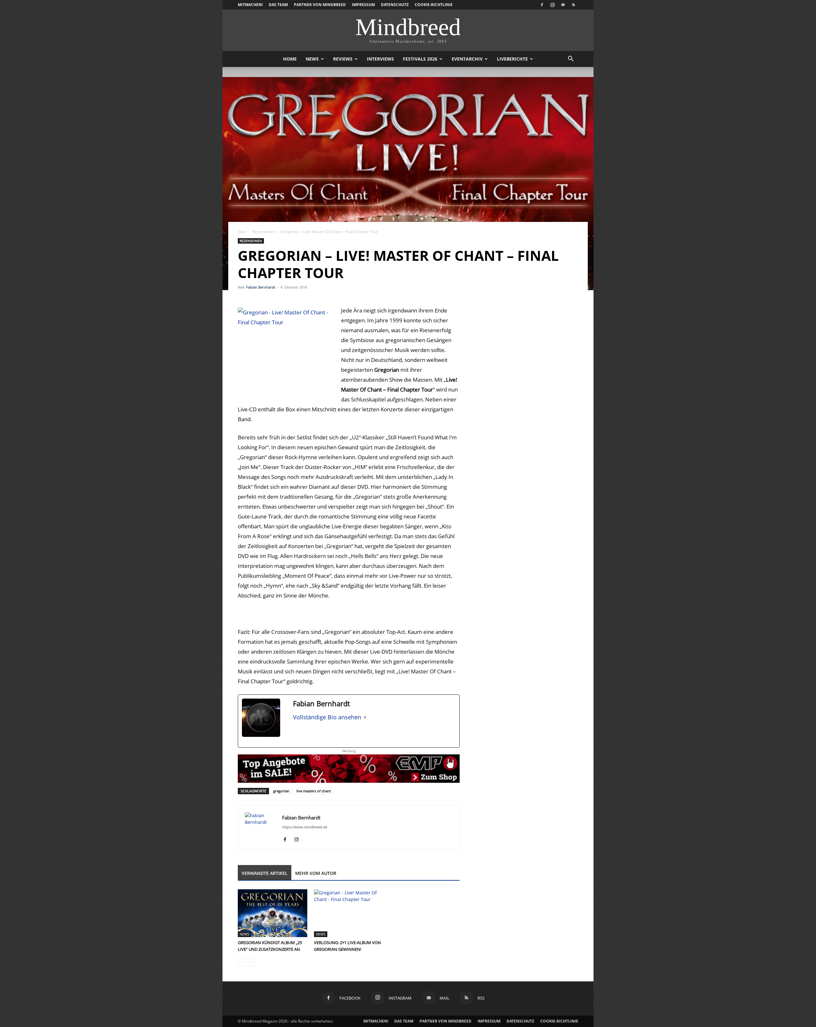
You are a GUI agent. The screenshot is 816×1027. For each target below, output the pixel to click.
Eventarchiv (467, 59)
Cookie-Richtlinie (434, 4)
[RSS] (573, 5)
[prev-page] (242, 962)
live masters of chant (313, 791)
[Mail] (563, 5)
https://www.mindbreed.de (304, 827)
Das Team (278, 4)
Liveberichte (512, 59)
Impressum (363, 4)
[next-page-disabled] (252, 962)
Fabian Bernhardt (260, 287)
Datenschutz (395, 4)
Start (242, 231)
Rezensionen (263, 231)
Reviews (343, 59)
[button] (570, 59)
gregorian (281, 791)
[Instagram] (552, 5)
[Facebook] (542, 5)
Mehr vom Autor (315, 873)
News (312, 59)
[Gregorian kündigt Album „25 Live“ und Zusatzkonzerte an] (272, 913)
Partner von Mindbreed (320, 4)
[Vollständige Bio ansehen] (365, 717)
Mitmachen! (250, 4)
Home (290, 59)
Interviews (380, 59)
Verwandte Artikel (265, 873)
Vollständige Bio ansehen (327, 717)
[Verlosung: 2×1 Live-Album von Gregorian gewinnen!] (348, 913)
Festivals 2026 (420, 59)
